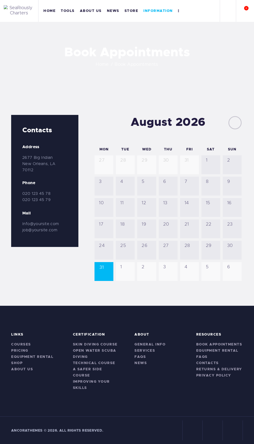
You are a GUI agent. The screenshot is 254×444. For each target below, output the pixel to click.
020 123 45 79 (36, 199)
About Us (22, 369)
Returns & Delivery (219, 369)
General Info (149, 344)
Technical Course (94, 363)
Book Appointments (219, 344)
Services (144, 350)
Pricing (19, 350)
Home (102, 64)
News (140, 363)
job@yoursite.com (39, 230)
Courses (21, 344)
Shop (17, 363)
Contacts (207, 363)
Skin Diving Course (95, 344)
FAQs (140, 356)
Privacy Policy (213, 375)
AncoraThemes (27, 430)
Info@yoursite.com (40, 223)
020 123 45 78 (36, 193)
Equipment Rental (32, 356)
